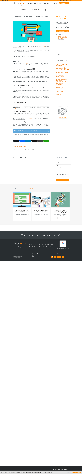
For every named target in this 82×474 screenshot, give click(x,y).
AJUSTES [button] (69, 472)
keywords (58, 76)
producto (46, 64)
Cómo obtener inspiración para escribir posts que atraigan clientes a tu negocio (63, 42)
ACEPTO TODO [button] (74, 472)
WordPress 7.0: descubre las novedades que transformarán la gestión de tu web (63, 37)
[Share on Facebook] (22, 141)
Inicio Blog (31, 188)
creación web (58, 68)
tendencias (66, 90)
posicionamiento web (59, 83)
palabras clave (59, 80)
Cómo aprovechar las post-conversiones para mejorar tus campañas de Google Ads (63, 48)
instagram (67, 75)
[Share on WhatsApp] (46, 141)
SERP (62, 87)
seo (61, 86)
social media (59, 88)
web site (57, 94)
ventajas (43, 46)
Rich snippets (58, 86)
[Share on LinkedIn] (28, 141)
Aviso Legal (55, 469)
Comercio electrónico (61, 64)
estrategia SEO (24, 80)
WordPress (61, 94)
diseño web (63, 68)
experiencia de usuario (60, 72)
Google (19, 72)
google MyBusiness (59, 75)
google (67, 72)
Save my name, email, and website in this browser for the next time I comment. (62, 176)
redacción (59, 84)
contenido (59, 65)
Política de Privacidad (66, 469)
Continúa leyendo (21, 218)
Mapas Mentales (29, 118)
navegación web (59, 79)
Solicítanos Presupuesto (63, 106)
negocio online (64, 79)
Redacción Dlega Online (24, 12)
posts (65, 83)
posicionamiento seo (62, 82)
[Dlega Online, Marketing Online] (18, 4)
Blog (29, 12)
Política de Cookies (60, 469)
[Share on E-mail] (40, 141)
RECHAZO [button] (78, 472)
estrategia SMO (58, 71)
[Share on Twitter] (16, 141)
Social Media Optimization (60, 90)
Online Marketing (33, 12)
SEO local (64, 86)
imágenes (63, 75)
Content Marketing (60, 67)
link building (62, 76)
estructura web (64, 71)
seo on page (58, 87)
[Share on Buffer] (34, 141)
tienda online (59, 91)
